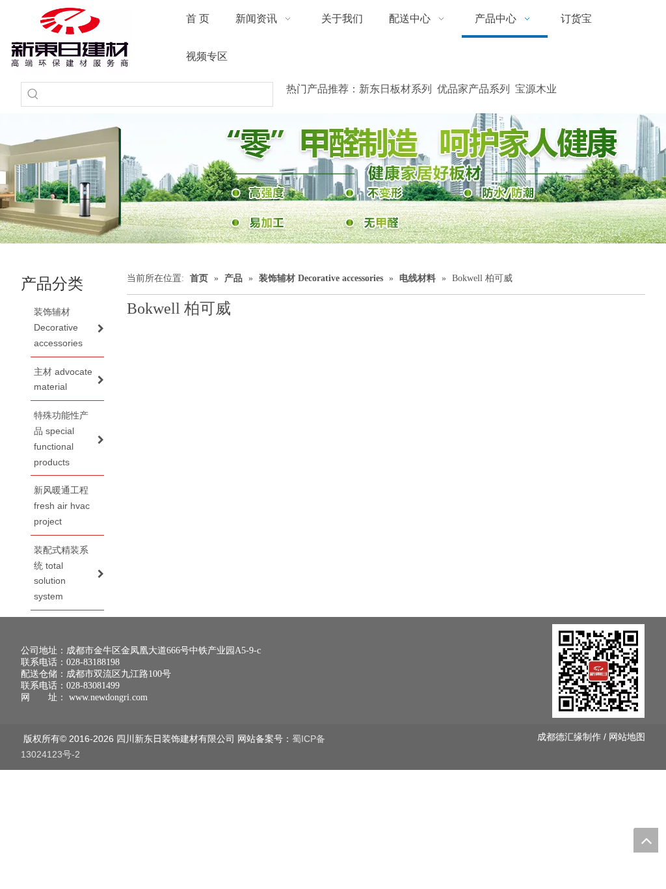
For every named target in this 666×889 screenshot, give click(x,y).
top (645, 840)
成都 (546, 737)
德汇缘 (569, 737)
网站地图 (627, 737)
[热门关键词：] (33, 94)
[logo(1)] (70, 37)
